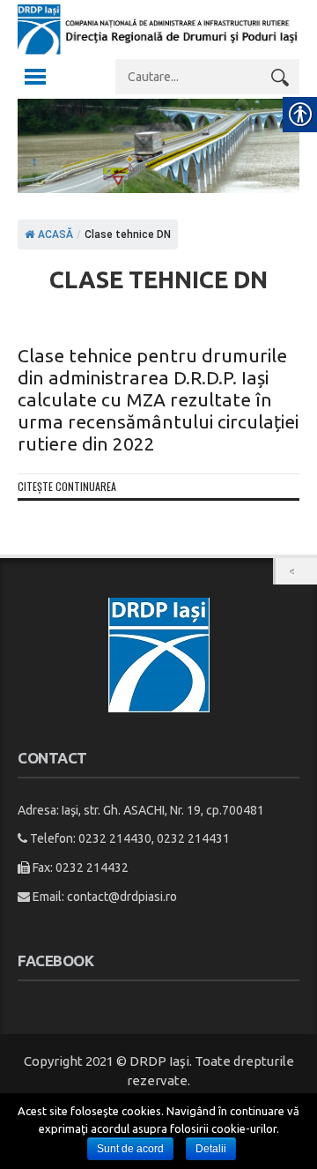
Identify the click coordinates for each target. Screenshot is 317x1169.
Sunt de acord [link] (130, 1149)
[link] (158, 50)
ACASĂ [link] (54, 234)
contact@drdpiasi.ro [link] (122, 897)
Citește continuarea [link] (67, 486)
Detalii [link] (210, 1149)
